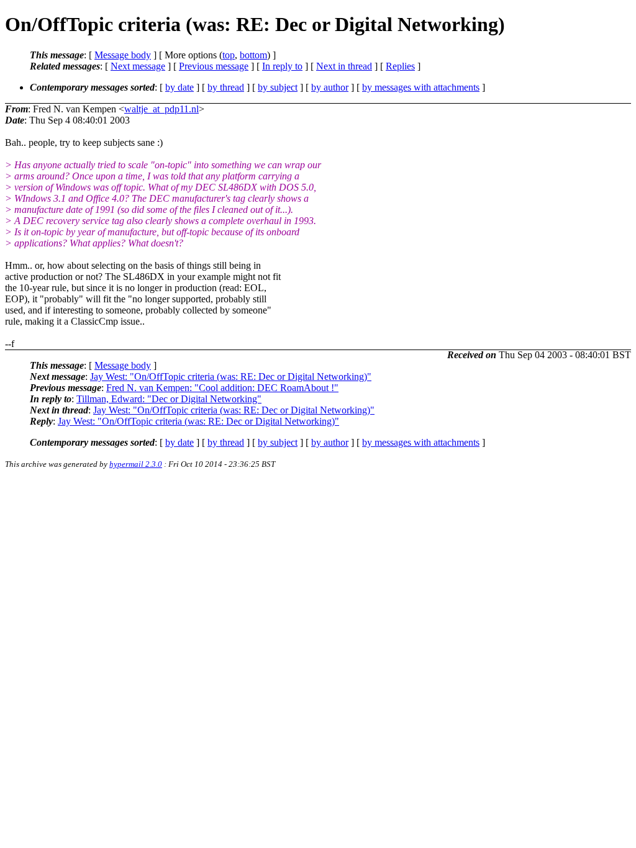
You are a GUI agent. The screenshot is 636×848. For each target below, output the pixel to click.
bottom (253, 55)
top (228, 55)
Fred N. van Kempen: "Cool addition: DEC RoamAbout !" (222, 387)
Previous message (213, 66)
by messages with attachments (420, 87)
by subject (278, 87)
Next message (138, 66)
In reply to (282, 66)
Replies (400, 66)
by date (179, 87)
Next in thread (344, 66)
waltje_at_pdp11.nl (161, 109)
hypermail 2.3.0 (135, 464)
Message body (122, 55)
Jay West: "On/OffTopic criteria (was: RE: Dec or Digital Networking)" (230, 376)
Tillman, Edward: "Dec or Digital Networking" (168, 399)
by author (329, 87)
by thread (225, 87)
